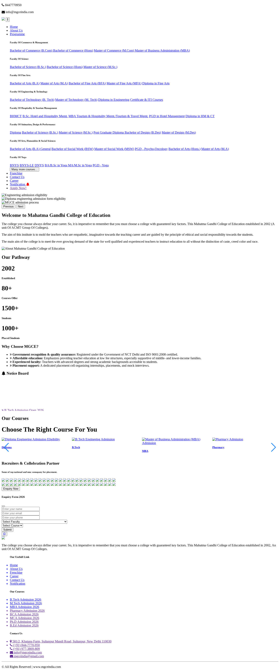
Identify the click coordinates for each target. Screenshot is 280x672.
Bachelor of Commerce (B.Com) (31, 50)
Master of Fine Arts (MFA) (124, 83)
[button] (273, 447)
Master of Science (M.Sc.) (100, 67)
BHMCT (16, 116)
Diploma (15, 132)
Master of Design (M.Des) (179, 132)
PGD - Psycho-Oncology (151, 149)
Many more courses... (24, 169)
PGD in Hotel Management (167, 116)
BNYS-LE (27, 165)
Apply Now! (18, 188)
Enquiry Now (10, 488)
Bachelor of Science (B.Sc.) (28, 67)
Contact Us (17, 177)
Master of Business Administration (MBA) (162, 50)
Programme (17, 34)
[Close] (3, 506)
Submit (7, 529)
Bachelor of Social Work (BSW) (72, 149)
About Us (16, 30)
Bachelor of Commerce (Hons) (73, 50)
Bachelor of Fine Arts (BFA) (87, 83)
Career (14, 180)
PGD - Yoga (101, 165)
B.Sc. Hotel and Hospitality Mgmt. (45, 116)
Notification (18, 184)
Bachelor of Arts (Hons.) (184, 149)
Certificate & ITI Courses (146, 99)
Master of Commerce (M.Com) (114, 50)
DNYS (39, 165)
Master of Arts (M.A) (54, 83)
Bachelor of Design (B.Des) (143, 132)
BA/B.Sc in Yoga (56, 165)
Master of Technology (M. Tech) (76, 99)
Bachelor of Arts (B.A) (25, 83)
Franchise (16, 173)
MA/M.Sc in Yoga (80, 165)
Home (14, 26)
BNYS (14, 165)
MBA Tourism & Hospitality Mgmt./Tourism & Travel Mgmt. (108, 116)
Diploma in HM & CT (200, 116)
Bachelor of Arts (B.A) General (30, 149)
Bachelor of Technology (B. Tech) (32, 99)
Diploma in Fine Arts (156, 83)
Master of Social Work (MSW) (114, 149)
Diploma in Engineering (113, 99)
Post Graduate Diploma (109, 132)
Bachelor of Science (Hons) (65, 67)
